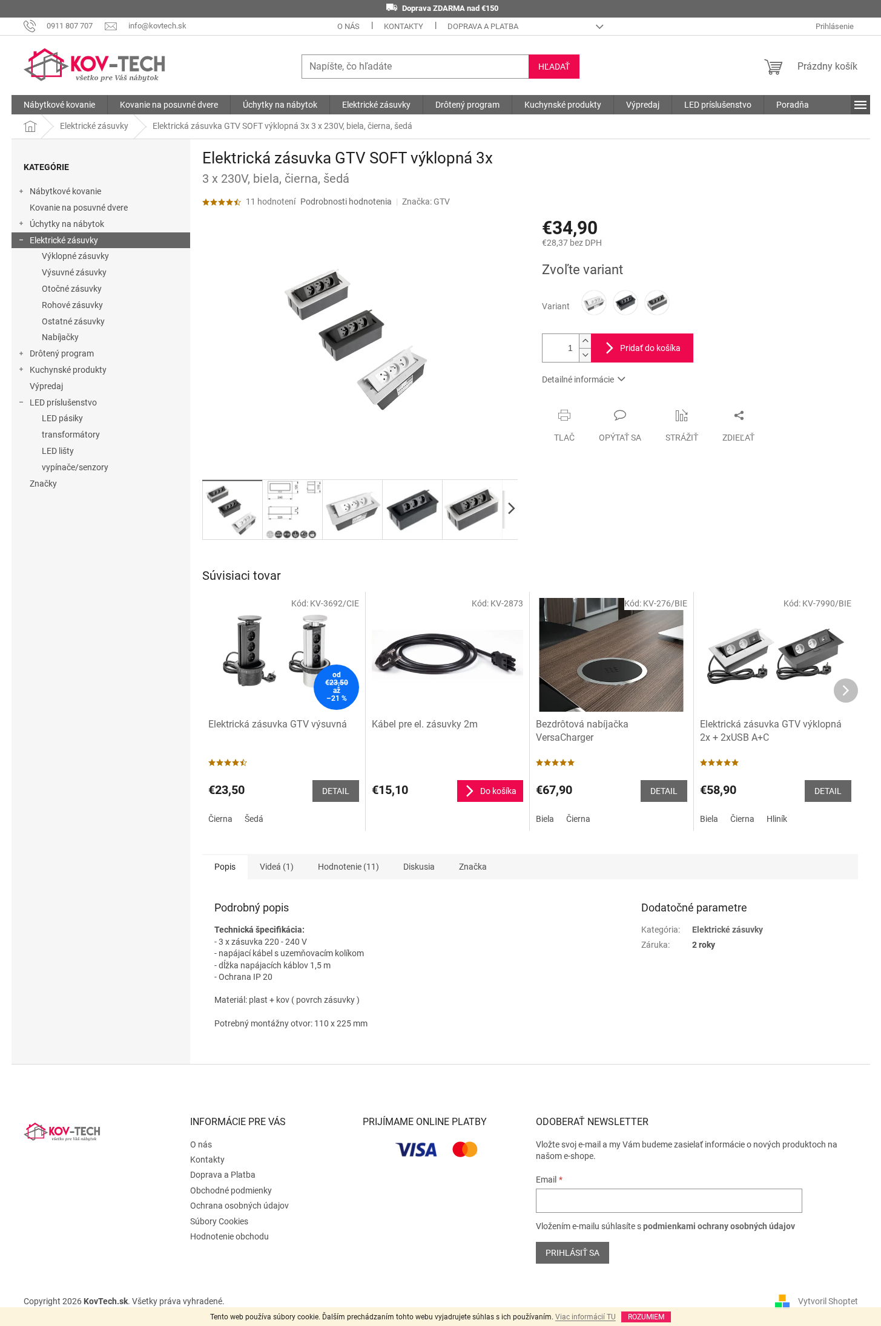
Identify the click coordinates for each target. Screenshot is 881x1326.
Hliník (777, 819)
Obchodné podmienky (231, 1190)
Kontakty (403, 26)
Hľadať (554, 66)
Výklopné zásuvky (75, 256)
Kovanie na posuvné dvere (79, 207)
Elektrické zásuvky (64, 240)
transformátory (71, 434)
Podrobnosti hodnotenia (346, 201)
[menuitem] (59, 104)
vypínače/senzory (75, 467)
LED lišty (58, 451)
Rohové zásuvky (72, 305)
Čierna (220, 819)
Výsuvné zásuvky (74, 272)
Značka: (426, 201)
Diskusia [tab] (419, 866)
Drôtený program (62, 353)
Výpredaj (46, 386)
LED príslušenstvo (63, 402)
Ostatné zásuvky (73, 321)
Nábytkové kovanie (65, 191)
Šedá (254, 819)
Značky (43, 483)
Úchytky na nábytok (67, 224)
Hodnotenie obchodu (229, 1236)
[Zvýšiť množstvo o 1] (585, 341)
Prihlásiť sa (572, 1253)
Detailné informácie (578, 379)
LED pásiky (62, 418)
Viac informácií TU (585, 1317)
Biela (545, 819)
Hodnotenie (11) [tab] (348, 866)
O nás (348, 26)
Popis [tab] (225, 866)
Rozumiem (646, 1317)
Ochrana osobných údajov (239, 1205)
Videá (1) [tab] (277, 866)
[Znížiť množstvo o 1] (585, 355)
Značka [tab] (473, 866)
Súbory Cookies (219, 1221)
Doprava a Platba (482, 26)
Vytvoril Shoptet (828, 1300)
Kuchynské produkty (68, 370)
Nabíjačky (60, 337)
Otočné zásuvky (72, 289)
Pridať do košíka (650, 348)
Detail (335, 791)
